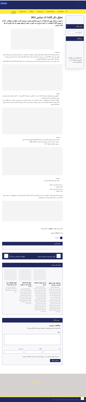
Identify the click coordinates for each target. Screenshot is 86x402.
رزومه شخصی (58, 305)
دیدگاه (59, 332)
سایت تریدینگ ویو (20, 392)
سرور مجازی (35, 392)
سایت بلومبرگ (21, 389)
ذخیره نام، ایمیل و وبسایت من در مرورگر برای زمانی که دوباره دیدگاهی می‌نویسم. (40, 356)
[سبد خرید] (4, 11)
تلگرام (50, 228)
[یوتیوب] (71, 11)
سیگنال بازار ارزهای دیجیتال (26, 300)
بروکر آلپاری (21, 387)
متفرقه (59, 311)
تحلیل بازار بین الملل (57, 293)
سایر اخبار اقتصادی (52, 305)
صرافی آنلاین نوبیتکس (33, 387)
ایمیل (40, 348)
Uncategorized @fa (56, 287)
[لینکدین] (82, 11)
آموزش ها (56, 288)
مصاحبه (56, 311)
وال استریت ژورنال (6, 389)
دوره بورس (56, 301)
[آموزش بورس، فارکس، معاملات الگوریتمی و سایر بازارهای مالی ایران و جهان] (78, 5)
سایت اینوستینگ (6, 392)
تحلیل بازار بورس (52, 292)
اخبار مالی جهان (55, 290)
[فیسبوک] (84, 11)
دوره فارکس (53, 303)
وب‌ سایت (21, 348)
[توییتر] (74, 11)
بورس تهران (7, 387)
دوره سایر (57, 303)
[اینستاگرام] (79, 11)
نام (59, 348)
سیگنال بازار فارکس (37, 309)
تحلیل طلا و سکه (55, 295)
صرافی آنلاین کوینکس (33, 389)
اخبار (53, 288)
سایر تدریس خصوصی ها (57, 306)
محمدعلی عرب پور (55, 232)
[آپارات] (76, 11)
